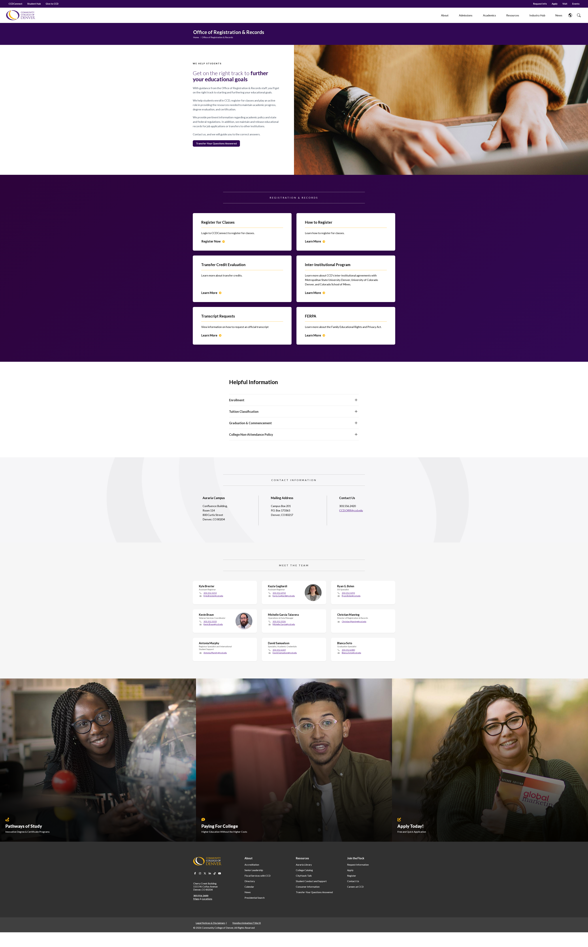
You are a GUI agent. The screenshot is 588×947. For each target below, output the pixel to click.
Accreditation (252, 864)
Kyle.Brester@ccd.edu (213, 596)
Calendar (249, 886)
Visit (564, 3)
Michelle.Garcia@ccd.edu (284, 624)
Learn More (313, 241)
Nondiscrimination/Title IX (246, 922)
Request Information (358, 864)
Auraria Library (304, 864)
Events (575, 3)
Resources (302, 858)
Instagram (200, 873)
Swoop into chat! (573, 933)
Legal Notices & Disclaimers (210, 922)
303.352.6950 (279, 593)
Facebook (195, 873)
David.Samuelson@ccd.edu (285, 653)
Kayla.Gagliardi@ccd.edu (284, 596)
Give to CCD (52, 3)
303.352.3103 (210, 621)
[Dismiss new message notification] (583, 930)
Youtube (219, 873)
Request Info (540, 3)
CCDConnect (15, 3)
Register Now (211, 241)
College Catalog (304, 870)
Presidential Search (255, 897)
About (249, 858)
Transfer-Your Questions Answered (314, 892)
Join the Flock (355, 858)
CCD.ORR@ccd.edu (351, 510)
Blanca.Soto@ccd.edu (351, 653)
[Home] (20, 15)
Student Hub (34, 3)
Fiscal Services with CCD (258, 875)
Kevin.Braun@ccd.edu (213, 624)
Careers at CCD (355, 886)
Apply (555, 3)
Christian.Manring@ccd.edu (354, 621)
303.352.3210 (210, 593)
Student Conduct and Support (311, 881)
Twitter (205, 873)
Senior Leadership (254, 870)
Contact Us (353, 881)
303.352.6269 (279, 650)
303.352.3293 (348, 593)
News (248, 892)
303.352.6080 (348, 650)
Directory (250, 881)
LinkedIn (210, 873)
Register (351, 875)
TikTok (215, 873)
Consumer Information (308, 886)
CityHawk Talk (304, 875)
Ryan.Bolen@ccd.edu (351, 596)
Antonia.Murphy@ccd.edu (215, 653)
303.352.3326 (279, 621)
